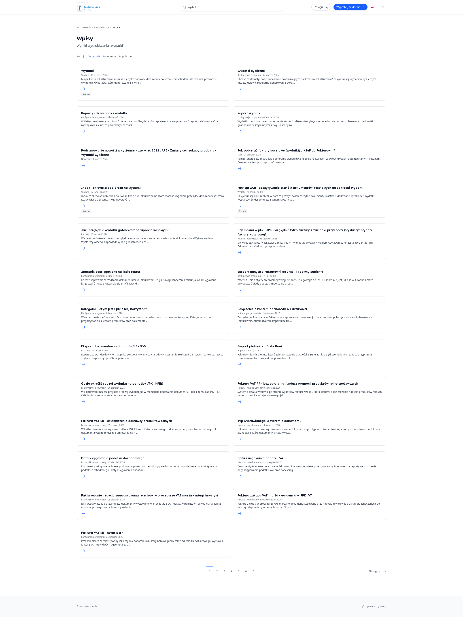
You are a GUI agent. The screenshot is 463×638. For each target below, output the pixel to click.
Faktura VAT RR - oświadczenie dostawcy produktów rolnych (126, 421)
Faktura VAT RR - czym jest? (102, 532)
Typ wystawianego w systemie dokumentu (269, 421)
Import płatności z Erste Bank (260, 346)
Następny (375, 571)
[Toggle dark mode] (383, 7)
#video (86, 94)
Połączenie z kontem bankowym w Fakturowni (272, 309)
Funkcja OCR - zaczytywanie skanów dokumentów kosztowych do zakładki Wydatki (300, 187)
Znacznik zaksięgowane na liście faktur (110, 271)
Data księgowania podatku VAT (261, 458)
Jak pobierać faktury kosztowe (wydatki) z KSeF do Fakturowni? (286, 150)
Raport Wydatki (249, 113)
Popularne (125, 56)
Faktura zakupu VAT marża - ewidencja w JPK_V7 (274, 495)
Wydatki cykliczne (251, 71)
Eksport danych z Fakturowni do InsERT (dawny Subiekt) (280, 271)
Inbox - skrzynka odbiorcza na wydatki (111, 187)
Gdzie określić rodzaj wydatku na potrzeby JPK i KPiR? (122, 383)
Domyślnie (94, 56)
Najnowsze (109, 56)
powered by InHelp (376, 606)
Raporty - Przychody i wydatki (104, 113)
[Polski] (373, 7)
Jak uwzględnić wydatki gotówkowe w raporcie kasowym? (125, 230)
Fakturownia (91, 606)
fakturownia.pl (82, 2)
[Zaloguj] (363, 606)
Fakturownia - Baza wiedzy (93, 27)
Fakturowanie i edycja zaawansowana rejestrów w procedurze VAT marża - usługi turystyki (149, 495)
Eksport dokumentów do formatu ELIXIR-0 (113, 346)
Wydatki (87, 71)
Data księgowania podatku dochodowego (113, 458)
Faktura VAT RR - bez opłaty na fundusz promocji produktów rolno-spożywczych (297, 383)
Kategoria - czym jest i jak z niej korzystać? (114, 309)
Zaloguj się (321, 7)
